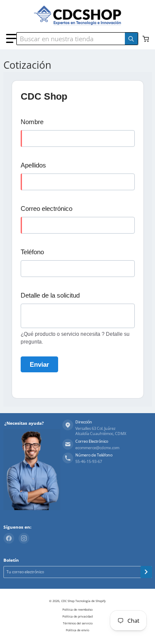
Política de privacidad (77, 616)
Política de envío (77, 630)
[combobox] (75, 39)
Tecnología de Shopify (90, 601)
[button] (11, 38)
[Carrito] (146, 39)
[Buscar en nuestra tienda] (131, 39)
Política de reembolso (77, 610)
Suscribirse (146, 572)
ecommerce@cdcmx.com (97, 447)
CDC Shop (67, 601)
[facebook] (8, 538)
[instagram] (24, 538)
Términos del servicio (78, 623)
